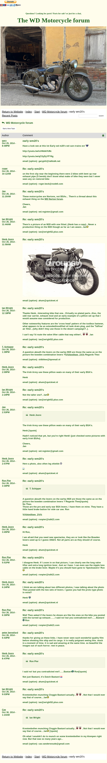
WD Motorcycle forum (54, 111)
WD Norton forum (53, 199)
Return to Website (12, 111)
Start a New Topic (9, 129)
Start (37, 111)
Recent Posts (9, 115)
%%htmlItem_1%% (74, 354)
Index (28, 111)
